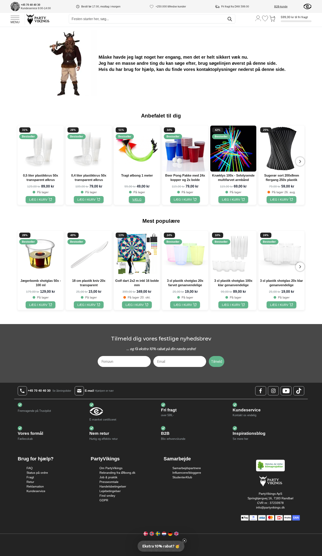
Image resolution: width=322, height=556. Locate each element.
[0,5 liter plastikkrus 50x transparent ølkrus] (41, 149)
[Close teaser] (184, 540)
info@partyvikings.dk (270, 507)
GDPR (103, 500)
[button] (161, 546)
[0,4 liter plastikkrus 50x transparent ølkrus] (89, 149)
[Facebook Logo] (260, 390)
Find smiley (107, 495)
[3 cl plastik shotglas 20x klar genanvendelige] (281, 254)
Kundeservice (36, 491)
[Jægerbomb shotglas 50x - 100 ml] (41, 254)
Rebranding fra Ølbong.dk (117, 472)
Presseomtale (109, 482)
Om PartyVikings (110, 468)
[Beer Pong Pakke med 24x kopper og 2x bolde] (185, 149)
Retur (30, 482)
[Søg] (230, 19)
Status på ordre (37, 472)
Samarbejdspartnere (186, 468)
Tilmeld (216, 361)
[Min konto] (258, 18)
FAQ (30, 468)
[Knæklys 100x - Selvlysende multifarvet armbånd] (233, 149)
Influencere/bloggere (186, 472)
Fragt (30, 477)
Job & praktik (108, 477)
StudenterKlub (182, 477)
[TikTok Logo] (298, 390)
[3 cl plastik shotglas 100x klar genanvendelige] (233, 254)
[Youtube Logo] (286, 390)
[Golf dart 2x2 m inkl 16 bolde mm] (137, 254)
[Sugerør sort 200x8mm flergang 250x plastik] (281, 149)
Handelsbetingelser (112, 486)
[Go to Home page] (37, 19)
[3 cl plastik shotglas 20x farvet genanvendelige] (185, 254)
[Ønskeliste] (265, 18)
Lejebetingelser (110, 491)
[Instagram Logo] (273, 390)
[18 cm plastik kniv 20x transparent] (89, 254)
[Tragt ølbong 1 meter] (137, 149)
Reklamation (35, 486)
